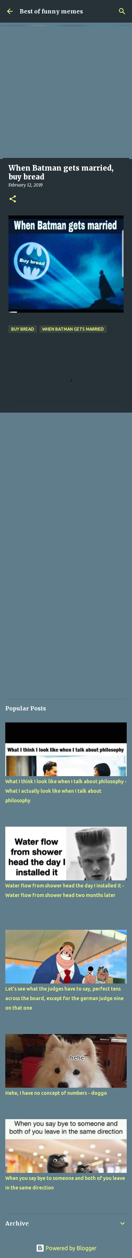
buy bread (22, 329)
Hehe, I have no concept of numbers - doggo (56, 1093)
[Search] (122, 11)
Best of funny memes (51, 11)
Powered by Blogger (70, 1248)
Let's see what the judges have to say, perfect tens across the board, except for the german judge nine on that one (64, 998)
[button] (12, 199)
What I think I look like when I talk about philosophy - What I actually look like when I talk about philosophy (66, 791)
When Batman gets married (73, 329)
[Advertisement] (66, 92)
